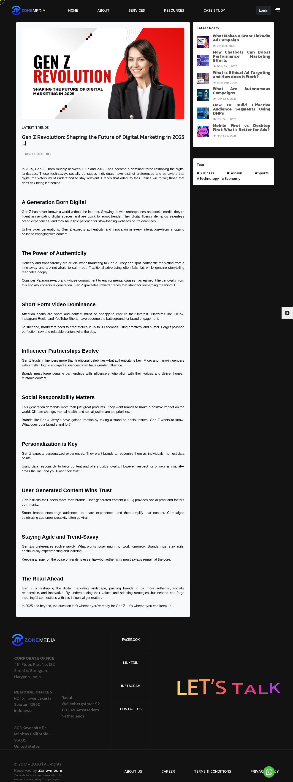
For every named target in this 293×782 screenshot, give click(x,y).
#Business (205, 173)
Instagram (131, 685)
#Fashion (234, 173)
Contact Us (131, 709)
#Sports (262, 173)
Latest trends (35, 127)
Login (263, 10)
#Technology (208, 178)
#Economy (231, 178)
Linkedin (130, 662)
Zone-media (50, 770)
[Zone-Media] (28, 10)
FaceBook (131, 639)
